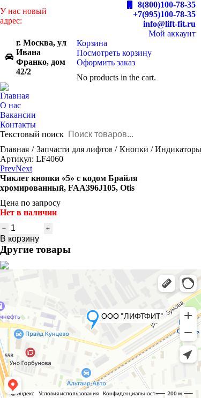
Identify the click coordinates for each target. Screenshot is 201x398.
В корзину (19, 238)
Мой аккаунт (172, 33)
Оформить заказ (106, 62)
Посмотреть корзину (114, 52)
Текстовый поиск (32, 134)
